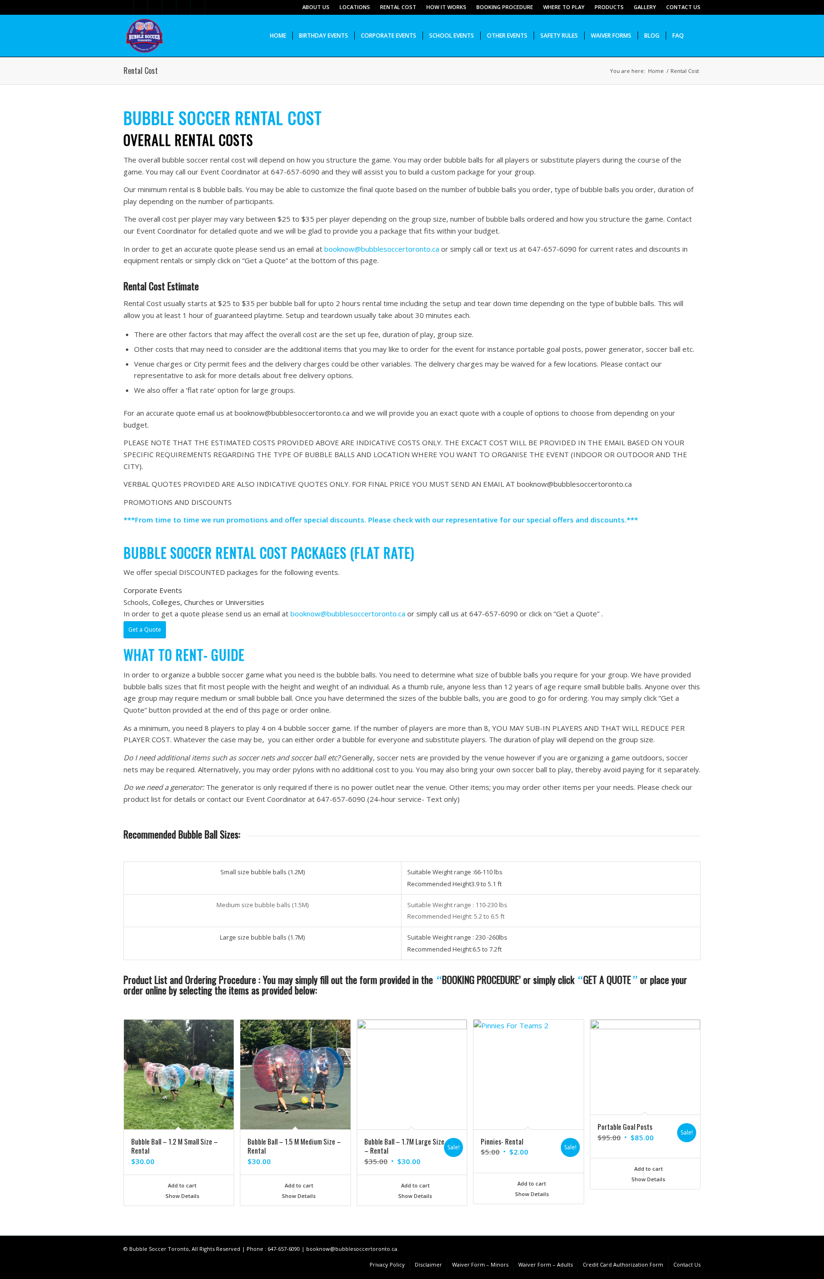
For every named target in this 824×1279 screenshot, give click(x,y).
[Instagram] (169, 7)
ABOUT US (316, 6)
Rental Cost (141, 70)
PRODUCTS (609, 6)
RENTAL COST (398, 6)
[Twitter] (126, 7)
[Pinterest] (183, 7)
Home (656, 70)
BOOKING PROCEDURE (504, 6)
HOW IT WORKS (446, 6)
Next (686, 1092)
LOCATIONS (355, 6)
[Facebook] (140, 7)
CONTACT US (683, 6)
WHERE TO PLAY (564, 6)
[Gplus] (155, 7)
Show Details (181, 1195)
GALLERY (645, 6)
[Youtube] (212, 7)
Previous (138, 1092)
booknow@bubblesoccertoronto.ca (381, 249)
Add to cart (181, 1185)
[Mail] (198, 7)
